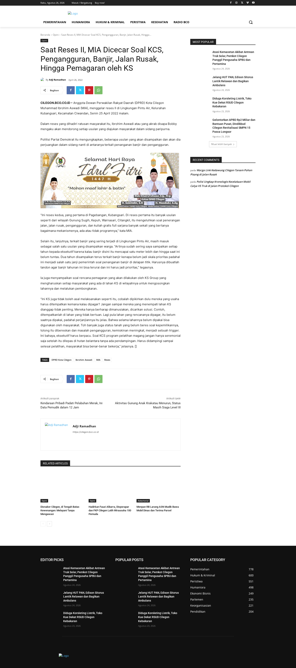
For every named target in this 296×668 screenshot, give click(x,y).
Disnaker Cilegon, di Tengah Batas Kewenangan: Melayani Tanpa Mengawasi (59, 510)
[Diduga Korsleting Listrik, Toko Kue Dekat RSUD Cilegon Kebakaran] (200, 103)
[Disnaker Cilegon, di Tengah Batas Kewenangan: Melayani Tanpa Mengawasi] (62, 487)
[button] (251, 22)
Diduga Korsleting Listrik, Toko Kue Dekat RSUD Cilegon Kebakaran (231, 102)
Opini (56, 34)
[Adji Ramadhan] (43, 80)
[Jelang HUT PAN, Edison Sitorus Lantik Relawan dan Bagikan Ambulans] (200, 82)
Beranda (45, 34)
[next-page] (49, 523)
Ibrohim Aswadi (84, 359)
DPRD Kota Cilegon (61, 359)
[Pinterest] (89, 90)
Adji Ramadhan (57, 79)
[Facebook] (231, 3)
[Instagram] (236, 3)
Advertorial (143, 500)
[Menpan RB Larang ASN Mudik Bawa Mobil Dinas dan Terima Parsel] (159, 487)
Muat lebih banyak (221, 144)
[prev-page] (43, 523)
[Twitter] (242, 3)
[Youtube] (253, 3)
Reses (107, 359)
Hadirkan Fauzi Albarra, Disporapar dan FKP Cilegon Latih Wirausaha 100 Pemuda (110, 510)
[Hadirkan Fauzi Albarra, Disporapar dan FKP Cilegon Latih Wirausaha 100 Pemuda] (111, 487)
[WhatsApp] (98, 90)
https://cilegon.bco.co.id (86, 432)
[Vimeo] (247, 3)
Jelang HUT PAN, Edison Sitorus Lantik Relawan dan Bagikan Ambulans (232, 81)
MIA (98, 359)
